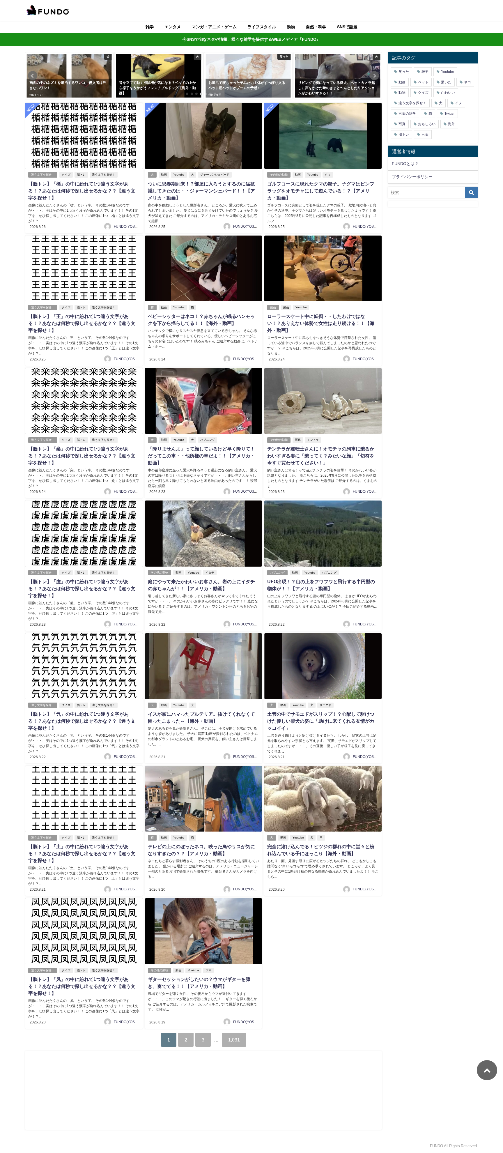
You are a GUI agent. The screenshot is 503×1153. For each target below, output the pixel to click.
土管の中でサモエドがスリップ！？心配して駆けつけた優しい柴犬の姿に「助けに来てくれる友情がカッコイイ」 (320, 721)
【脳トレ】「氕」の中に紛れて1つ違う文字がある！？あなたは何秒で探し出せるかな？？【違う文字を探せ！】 (81, 721)
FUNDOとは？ (405, 164)
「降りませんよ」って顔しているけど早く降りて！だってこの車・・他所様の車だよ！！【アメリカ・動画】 (201, 455)
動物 (291, 27)
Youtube (179, 174)
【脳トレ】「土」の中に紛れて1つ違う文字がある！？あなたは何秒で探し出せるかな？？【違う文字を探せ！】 (81, 853)
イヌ (458, 103)
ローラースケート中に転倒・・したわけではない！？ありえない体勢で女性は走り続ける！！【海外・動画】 (320, 323)
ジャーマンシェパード (214, 174)
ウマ (208, 970)
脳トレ (81, 174)
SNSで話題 (347, 27)
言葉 (424, 134)
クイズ (66, 174)
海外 (451, 124)
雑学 (150, 27)
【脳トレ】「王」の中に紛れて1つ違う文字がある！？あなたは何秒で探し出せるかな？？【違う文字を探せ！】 (81, 323)
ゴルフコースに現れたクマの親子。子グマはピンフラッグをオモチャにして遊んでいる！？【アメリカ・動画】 (320, 190)
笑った (403, 71)
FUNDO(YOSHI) (126, 226)
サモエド (325, 705)
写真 (298, 439)
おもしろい (426, 124)
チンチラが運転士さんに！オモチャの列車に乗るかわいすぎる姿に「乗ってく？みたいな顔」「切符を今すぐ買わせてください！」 (320, 455)
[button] (32, 75)
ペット (423, 82)
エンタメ (172, 27)
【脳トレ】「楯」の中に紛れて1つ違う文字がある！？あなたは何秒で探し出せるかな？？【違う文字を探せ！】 (81, 190)
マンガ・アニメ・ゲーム (214, 27)
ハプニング (207, 439)
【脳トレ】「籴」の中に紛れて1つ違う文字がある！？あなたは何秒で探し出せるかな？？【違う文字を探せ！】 (81, 455)
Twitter (449, 113)
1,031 (234, 1039)
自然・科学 (316, 27)
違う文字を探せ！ (42, 174)
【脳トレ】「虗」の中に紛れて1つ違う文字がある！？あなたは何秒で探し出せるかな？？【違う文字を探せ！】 (81, 588)
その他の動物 (279, 174)
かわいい (448, 92)
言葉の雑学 (407, 113)
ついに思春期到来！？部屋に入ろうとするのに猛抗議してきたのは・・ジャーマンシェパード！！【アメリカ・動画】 (201, 190)
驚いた (446, 82)
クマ (328, 174)
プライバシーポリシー (412, 177)
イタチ (210, 572)
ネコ (467, 82)
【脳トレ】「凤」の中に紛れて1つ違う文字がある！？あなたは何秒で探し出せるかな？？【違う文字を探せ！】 (81, 986)
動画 (164, 174)
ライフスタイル (261, 27)
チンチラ (313, 439)
